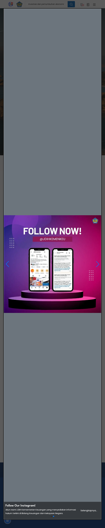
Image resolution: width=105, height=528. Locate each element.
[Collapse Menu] (94, 4)
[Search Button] (71, 4)
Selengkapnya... (89, 510)
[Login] (88, 4)
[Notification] (81, 4)
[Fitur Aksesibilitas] (7, 520)
